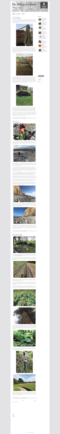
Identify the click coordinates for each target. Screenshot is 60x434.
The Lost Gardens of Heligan (17, 234)
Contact (23, 13)
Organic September (43, 35)
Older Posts (35, 400)
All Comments (40, 82)
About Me (18, 13)
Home (14, 13)
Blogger (32, 432)
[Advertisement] (24, 408)
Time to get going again (16, 18)
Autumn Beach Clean (16, 122)
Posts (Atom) (16, 401)
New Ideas (42, 40)
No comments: (20, 230)
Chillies (42, 26)
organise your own (32, 174)
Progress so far (42, 31)
